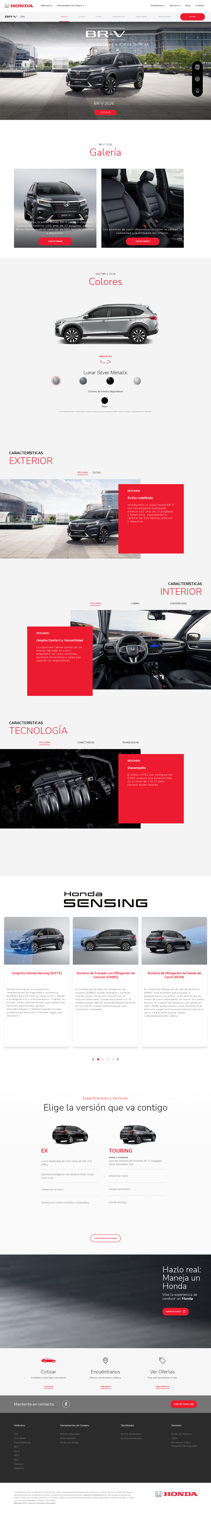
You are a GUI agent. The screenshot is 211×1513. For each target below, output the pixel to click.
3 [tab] (108, 1060)
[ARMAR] (197, 67)
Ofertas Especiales (70, 1434)
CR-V (16, 1451)
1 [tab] (99, 1060)
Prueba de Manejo (69, 1442)
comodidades (178, 603)
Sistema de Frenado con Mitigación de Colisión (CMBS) (105, 975)
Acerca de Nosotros (131, 1434)
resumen (82, 472)
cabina (135, 603)
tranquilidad (130, 742)
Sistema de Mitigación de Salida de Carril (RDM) (174, 975)
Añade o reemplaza (118, 1157)
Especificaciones (164, 17)
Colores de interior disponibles (105, 391)
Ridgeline (19, 1468)
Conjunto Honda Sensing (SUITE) (37, 973)
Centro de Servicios (181, 1434)
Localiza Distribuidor (131, 1438)
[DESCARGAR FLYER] (197, 91)
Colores (98, 17)
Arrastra (105, 356)
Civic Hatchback (22, 1442)
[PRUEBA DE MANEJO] (197, 79)
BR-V (16, 1446)
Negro (105, 406)
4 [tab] (113, 1060)
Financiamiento (68, 1438)
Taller (174, 1438)
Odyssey (18, 1464)
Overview (63, 17)
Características (118, 17)
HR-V (17, 1455)
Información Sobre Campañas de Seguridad (184, 1444)
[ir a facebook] (66, 1404)
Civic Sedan (20, 1438)
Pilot (16, 1459)
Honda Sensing (141, 17)
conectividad (85, 742)
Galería (82, 17)
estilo (97, 472)
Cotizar (192, 17)
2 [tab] (104, 1060)
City (16, 1434)
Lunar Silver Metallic (105, 372)
